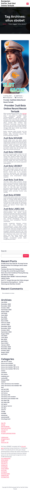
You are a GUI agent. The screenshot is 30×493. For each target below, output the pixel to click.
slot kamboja (4, 467)
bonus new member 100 (8, 365)
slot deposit (4, 472)
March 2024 (4, 343)
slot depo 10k (5, 400)
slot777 (3, 409)
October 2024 (5, 330)
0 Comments (19, 97)
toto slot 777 (4, 430)
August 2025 (5, 311)
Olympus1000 (5, 380)
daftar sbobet (4, 460)
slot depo (3, 431)
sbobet (3, 382)
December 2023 (6, 347)
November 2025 (6, 306)
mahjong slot (5, 376)
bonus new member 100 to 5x (10, 369)
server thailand (5, 468)
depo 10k (3, 423)
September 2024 (6, 332)
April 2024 (4, 341)
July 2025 (4, 313)
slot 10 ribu (4, 470)
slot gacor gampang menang (8, 433)
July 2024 (4, 335)
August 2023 (5, 352)
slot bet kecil (5, 391)
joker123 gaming (5, 426)
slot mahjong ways (5, 458)
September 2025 (6, 309)
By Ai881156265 (18, 96)
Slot (2, 387)
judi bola (24, 113)
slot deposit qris (5, 477)
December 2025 (6, 304)
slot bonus (4, 393)
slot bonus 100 (5, 395)
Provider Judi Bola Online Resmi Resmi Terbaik (14, 101)
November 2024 (6, 328)
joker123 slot (4, 461)
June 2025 (4, 315)
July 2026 (4, 302)
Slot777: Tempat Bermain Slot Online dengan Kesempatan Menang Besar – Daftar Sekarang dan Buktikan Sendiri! (15, 282)
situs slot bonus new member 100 (11, 385)
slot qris (3, 408)
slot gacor (4, 404)
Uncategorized (8, 97)
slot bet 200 (5, 389)
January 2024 (5, 345)
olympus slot (4, 465)
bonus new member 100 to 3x (10, 367)
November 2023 (6, 348)
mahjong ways (4, 437)
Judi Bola (4, 372)
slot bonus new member (8, 396)
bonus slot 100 (4, 442)
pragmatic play (5, 475)
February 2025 (5, 322)
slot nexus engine (5, 473)
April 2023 (4, 354)
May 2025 (4, 317)
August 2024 (5, 334)
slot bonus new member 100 (9, 398)
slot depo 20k (5, 402)
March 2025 (4, 321)
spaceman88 (5, 417)
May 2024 (4, 339)
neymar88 (4, 378)
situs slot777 (4, 463)
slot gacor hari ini (6, 406)
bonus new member (7, 363)
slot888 (3, 413)
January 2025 (5, 324)
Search (3, 251)
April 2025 (4, 319)
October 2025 (5, 308)
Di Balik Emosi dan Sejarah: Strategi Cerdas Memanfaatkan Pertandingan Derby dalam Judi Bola (14, 265)
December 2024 (6, 326)
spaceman (4, 415)
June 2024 (4, 337)
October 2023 (5, 350)
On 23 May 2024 (7, 96)
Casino (3, 370)
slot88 (3, 411)
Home (4, 24)
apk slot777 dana (6, 361)
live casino (4, 374)
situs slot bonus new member (10, 383)
